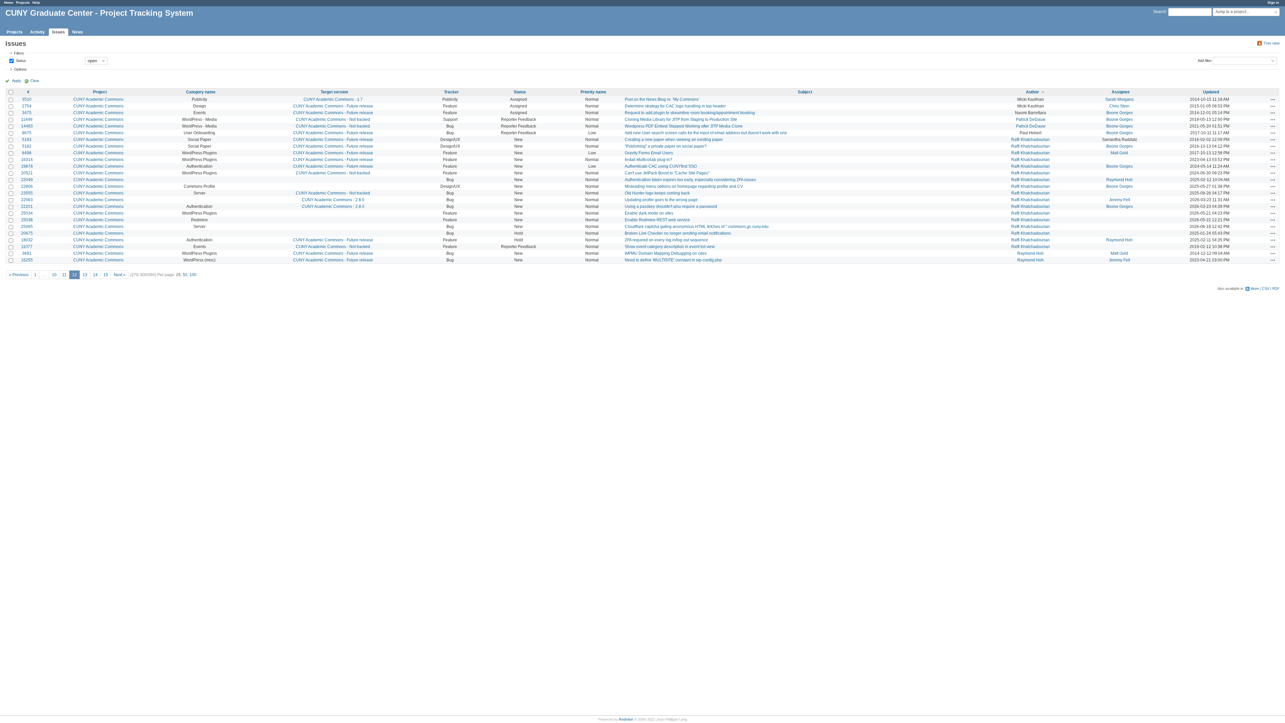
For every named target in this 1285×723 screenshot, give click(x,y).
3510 (26, 99)
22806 (27, 186)
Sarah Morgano (1119, 99)
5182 (26, 146)
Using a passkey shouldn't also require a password (671, 206)
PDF (1276, 289)
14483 (27, 126)
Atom (1255, 289)
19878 (27, 166)
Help (36, 2)
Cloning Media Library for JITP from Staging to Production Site (681, 119)
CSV (1265, 289)
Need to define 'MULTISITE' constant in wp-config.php (673, 260)
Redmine (626, 719)
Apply (16, 81)
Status (20, 60)
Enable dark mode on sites (649, 213)
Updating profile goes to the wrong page (661, 199)
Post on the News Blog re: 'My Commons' (662, 99)
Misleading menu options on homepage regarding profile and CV (684, 186)
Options (20, 69)
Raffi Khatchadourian (1030, 139)
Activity (37, 32)
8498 (26, 153)
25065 (27, 226)
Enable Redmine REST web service (657, 220)
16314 (27, 159)
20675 (27, 233)
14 (95, 274)
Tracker (451, 92)
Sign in (1273, 2)
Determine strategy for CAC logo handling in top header (675, 106)
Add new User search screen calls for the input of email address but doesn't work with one (706, 133)
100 (192, 274)
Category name (201, 92)
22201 (27, 206)
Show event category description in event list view (670, 246)
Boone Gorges (1119, 112)
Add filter (1205, 60)
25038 (27, 220)
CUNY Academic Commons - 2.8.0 (333, 199)
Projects (23, 2)
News (77, 32)
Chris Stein (1119, 106)
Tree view (1272, 43)
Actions (1273, 99)
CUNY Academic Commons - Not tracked (333, 119)
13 (85, 274)
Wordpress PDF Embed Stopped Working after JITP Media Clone (684, 126)
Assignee (1121, 92)
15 (105, 274)
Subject (805, 92)
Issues (58, 32)
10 (54, 274)
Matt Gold (1119, 153)
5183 (26, 139)
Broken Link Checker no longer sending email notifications (678, 233)
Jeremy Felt (1119, 199)
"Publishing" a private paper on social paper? (666, 146)
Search (1159, 11)
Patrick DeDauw (1030, 119)
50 (185, 274)
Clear (34, 81)
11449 (26, 119)
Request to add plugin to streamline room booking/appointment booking (690, 112)
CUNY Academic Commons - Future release (333, 106)
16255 (27, 260)
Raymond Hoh (1119, 179)
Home (8, 2)
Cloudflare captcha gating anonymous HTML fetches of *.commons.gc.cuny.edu (697, 226)
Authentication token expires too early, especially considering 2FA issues (690, 179)
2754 (26, 106)
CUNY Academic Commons (98, 99)
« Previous (18, 274)
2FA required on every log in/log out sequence (666, 240)
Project (100, 92)
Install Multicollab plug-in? (648, 159)
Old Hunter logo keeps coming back (657, 193)
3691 (26, 253)
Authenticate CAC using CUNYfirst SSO (661, 166)
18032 (27, 240)
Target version (334, 92)
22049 (27, 179)
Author (1032, 92)
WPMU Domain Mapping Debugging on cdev (666, 253)
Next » (119, 274)
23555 (27, 193)
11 (64, 274)
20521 (27, 173)
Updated (1211, 92)
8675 (26, 133)
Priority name (593, 92)
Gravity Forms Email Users (649, 153)
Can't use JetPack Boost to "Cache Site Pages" (667, 173)
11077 (26, 246)
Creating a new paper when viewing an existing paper (674, 139)
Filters (19, 53)
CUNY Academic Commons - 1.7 (333, 99)
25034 (27, 213)
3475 (26, 112)
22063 (27, 199)
